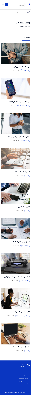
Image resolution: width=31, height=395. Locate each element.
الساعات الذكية (25, 71)
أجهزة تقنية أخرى (24, 281)
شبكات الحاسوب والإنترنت (22, 106)
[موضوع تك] (24, 5)
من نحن (26, 375)
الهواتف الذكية (25, 141)
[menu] (3, 4)
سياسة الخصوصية (23, 381)
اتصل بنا (26, 384)
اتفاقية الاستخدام (23, 378)
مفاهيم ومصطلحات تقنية (22, 316)
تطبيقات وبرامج (25, 246)
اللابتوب (27, 176)
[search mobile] (6, 4)
